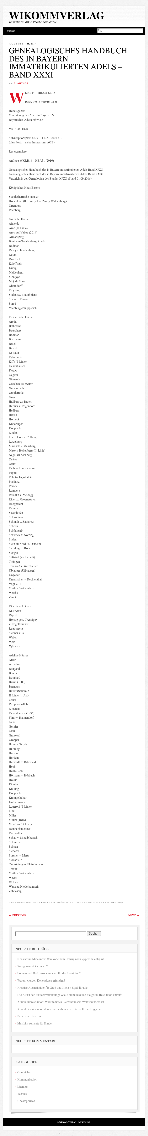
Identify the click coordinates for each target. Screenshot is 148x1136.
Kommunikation (27, 1079)
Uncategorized (26, 1101)
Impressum (84, 1122)
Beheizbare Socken (29, 1016)
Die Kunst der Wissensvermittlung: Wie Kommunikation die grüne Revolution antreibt (69, 995)
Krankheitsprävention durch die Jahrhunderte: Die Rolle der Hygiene (59, 1009)
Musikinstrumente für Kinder (35, 1023)
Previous (17, 915)
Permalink (116, 902)
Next (133, 915)
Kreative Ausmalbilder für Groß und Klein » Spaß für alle (52, 987)
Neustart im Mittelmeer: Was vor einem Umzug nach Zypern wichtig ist (60, 959)
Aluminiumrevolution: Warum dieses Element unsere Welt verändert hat (60, 1002)
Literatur (22, 1086)
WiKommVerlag (56, 15)
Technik (22, 1094)
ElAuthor (21, 83)
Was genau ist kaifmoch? (32, 966)
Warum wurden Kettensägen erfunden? (41, 980)
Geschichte (48, 902)
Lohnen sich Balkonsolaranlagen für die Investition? (49, 973)
